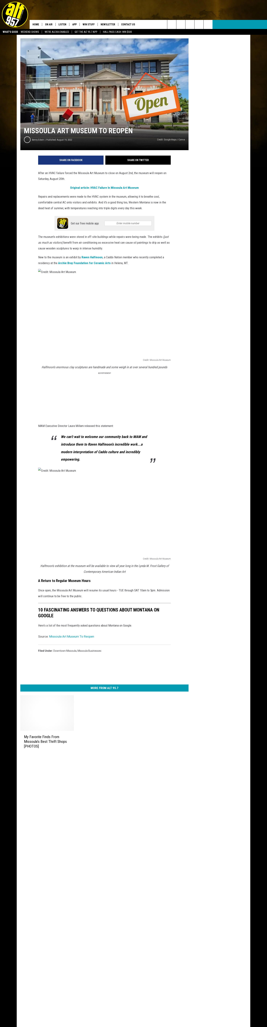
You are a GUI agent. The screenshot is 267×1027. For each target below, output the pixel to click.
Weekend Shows (30, 31)
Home (36, 24)
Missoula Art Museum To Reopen (71, 636)
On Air (48, 24)
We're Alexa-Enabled (57, 31)
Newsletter (108, 24)
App (74, 24)
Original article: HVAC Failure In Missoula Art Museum (104, 187)
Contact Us (128, 24)
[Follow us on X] (199, 24)
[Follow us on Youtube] (208, 24)
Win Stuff (89, 24)
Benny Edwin (38, 139)
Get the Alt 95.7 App (86, 31)
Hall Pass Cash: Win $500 (117, 31)
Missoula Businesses (89, 650)
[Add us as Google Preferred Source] (180, 24)
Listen (62, 24)
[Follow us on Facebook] (189, 24)
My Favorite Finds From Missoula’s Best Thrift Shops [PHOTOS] (45, 741)
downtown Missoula (64, 650)
